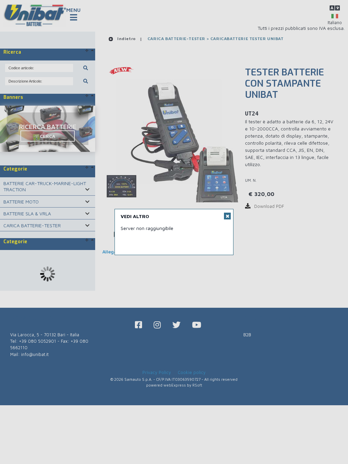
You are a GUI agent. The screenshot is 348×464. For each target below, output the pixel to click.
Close (227, 216)
